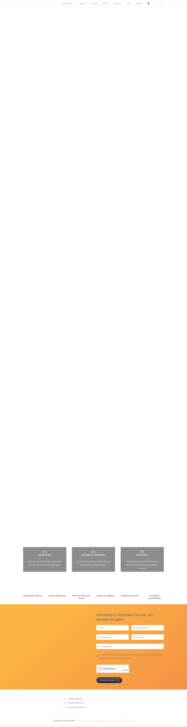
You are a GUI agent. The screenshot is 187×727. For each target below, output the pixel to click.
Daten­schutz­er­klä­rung (90, 721)
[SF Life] (93, 54)
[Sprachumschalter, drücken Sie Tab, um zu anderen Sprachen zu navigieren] (158, 3)
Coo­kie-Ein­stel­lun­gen (127, 721)
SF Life (99, 56)
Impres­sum (78, 721)
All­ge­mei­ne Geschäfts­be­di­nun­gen (109, 721)
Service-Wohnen (91, 56)
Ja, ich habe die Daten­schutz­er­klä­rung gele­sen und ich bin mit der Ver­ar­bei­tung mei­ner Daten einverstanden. (131, 656)
